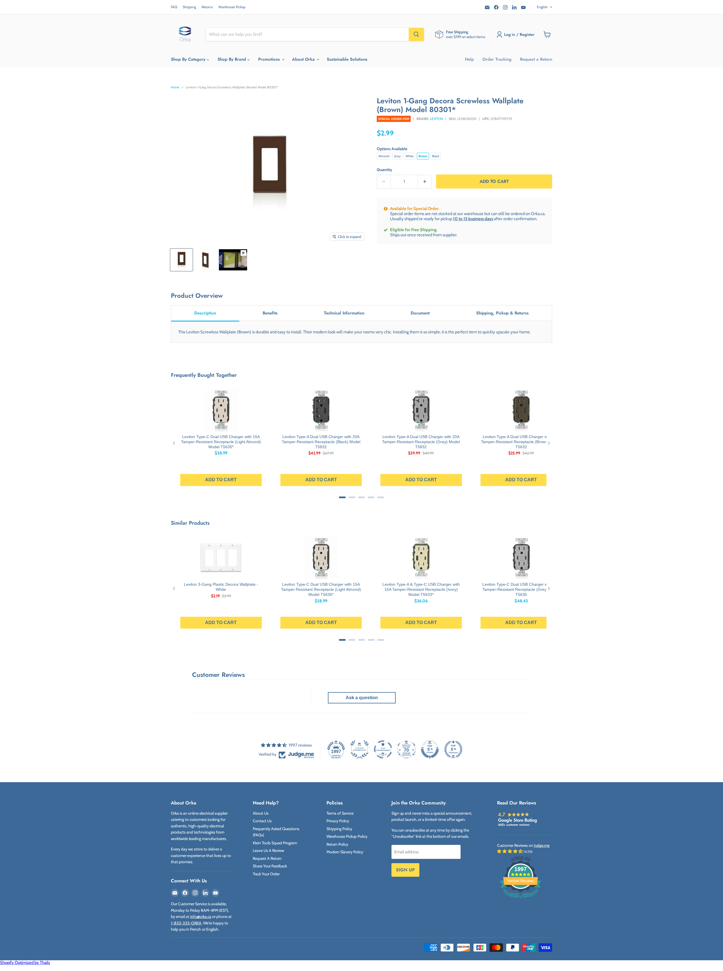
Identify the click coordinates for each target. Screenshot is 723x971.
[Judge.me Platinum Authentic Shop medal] (359, 749)
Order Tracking (496, 59)
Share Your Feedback (270, 866)
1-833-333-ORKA (186, 923)
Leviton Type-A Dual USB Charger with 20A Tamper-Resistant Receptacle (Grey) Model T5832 (421, 441)
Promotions (269, 59)
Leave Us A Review (268, 850)
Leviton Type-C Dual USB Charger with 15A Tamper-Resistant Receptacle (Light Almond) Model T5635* (221, 441)
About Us (261, 813)
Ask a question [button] (362, 697)
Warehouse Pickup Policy (346, 836)
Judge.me (542, 845)
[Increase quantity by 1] (425, 182)
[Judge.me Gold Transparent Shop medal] (383, 749)
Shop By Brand (232, 59)
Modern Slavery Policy (344, 851)
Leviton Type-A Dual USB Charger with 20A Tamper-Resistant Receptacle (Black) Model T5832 (321, 441)
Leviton (436, 119)
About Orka (304, 59)
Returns (207, 7)
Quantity (384, 169)
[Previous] (174, 443)
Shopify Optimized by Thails (25, 962)
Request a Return (536, 59)
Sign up (405, 870)
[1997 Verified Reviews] (520, 899)
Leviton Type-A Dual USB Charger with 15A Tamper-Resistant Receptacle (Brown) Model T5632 (521, 441)
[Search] (416, 34)
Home (175, 87)
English (542, 7)
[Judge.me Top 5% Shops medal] (430, 749)
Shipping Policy (339, 828)
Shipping (189, 7)
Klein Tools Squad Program (275, 842)
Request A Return (267, 858)
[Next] (548, 443)
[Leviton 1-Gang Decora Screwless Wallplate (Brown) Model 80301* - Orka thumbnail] (181, 260)
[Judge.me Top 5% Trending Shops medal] (453, 749)
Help (469, 59)
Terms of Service (340, 813)
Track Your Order (266, 873)
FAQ (174, 7)
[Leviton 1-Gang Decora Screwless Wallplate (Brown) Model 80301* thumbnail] (233, 260)
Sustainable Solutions (347, 59)
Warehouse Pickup (231, 7)
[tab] (205, 313)
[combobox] (307, 34)
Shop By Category (189, 59)
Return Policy (337, 844)
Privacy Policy (337, 820)
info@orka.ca (200, 916)
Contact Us (262, 820)
